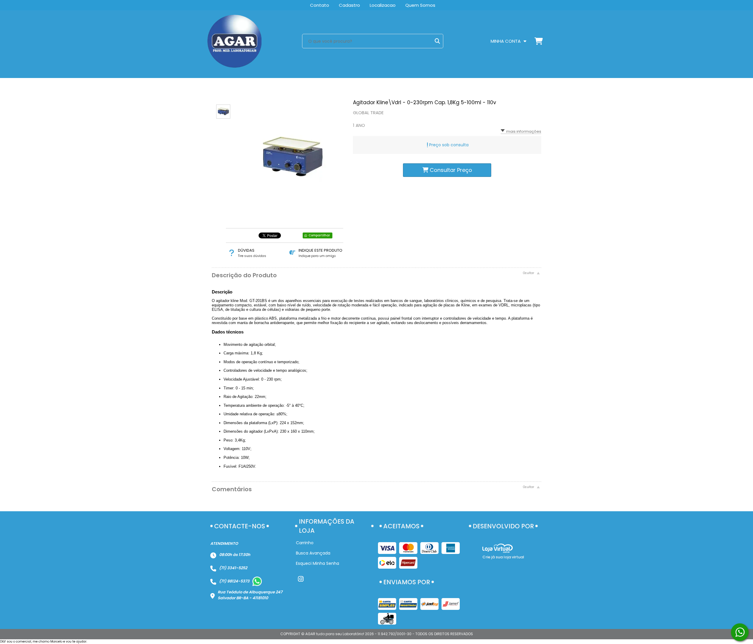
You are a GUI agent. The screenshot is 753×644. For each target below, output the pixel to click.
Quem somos (420, 5)
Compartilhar (319, 235)
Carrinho (305, 543)
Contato (319, 5)
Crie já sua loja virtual (503, 557)
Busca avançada (313, 553)
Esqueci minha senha (317, 563)
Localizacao (383, 5)
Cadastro (349, 5)
